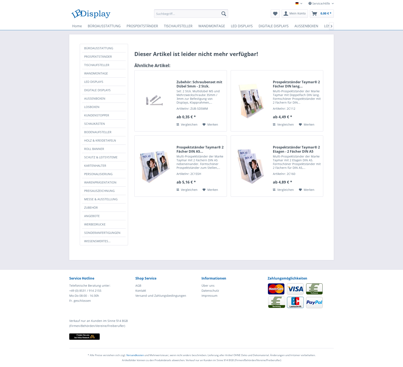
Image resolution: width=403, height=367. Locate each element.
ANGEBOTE (92, 216)
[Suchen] (223, 13)
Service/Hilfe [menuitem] (321, 3)
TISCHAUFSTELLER (96, 65)
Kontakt (140, 291)
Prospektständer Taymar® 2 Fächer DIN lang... (296, 84)
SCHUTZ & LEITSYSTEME (101, 157)
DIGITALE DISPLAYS (97, 90)
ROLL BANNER (94, 149)
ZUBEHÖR (91, 208)
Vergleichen (189, 124)
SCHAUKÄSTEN (94, 124)
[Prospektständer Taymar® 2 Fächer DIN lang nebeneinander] (251, 101)
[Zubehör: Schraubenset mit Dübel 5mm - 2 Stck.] (154, 101)
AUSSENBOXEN (94, 98)
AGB (138, 286)
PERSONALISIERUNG (98, 174)
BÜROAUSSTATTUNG (98, 48)
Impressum (209, 296)
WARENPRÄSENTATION (100, 182)
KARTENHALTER (95, 166)
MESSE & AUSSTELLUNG (101, 199)
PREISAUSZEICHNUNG (99, 191)
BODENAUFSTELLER (97, 132)
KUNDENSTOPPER (96, 115)
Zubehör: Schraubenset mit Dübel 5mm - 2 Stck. (199, 84)
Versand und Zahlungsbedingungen (160, 296)
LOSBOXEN (91, 107)
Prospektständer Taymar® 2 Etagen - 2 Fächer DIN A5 (296, 149)
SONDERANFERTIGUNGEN (102, 233)
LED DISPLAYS (93, 82)
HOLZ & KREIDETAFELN (100, 140)
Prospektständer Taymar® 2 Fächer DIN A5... (200, 149)
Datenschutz (210, 291)
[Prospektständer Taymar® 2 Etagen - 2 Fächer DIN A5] (251, 166)
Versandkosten (135, 355)
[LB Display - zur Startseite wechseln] (90, 14)
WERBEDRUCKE (95, 224)
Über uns (208, 286)
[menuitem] (191, 13)
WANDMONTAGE (96, 73)
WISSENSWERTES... (97, 241)
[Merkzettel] (275, 13)
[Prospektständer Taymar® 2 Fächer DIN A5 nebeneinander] (154, 166)
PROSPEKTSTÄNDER (98, 57)
